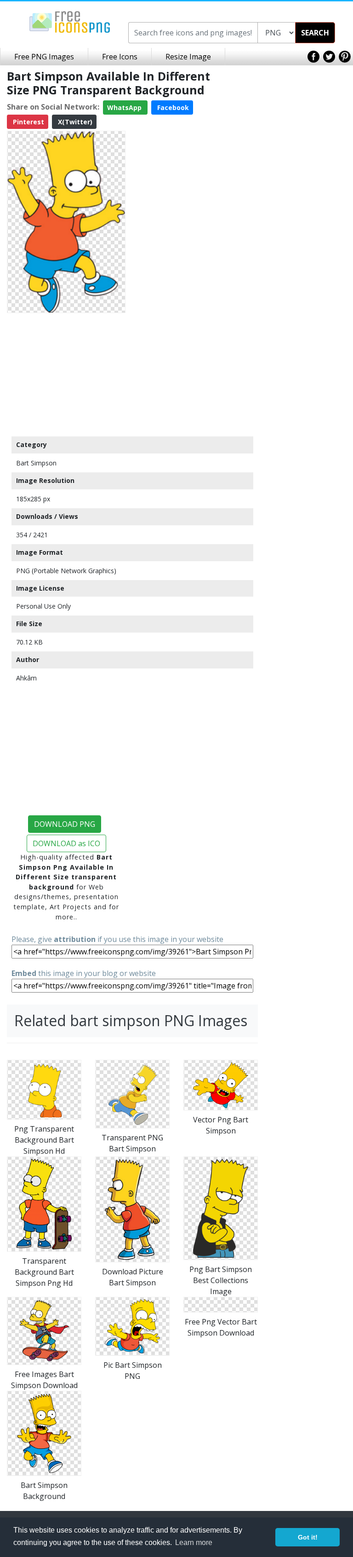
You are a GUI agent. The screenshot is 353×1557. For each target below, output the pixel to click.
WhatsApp (125, 107)
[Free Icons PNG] (69, 21)
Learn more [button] (193, 1542)
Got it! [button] (308, 1537)
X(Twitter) (74, 121)
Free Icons (119, 57)
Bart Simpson (36, 463)
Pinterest (27, 121)
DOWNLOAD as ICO (66, 843)
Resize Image (188, 57)
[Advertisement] (66, 374)
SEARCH (315, 33)
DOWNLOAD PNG (64, 824)
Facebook (172, 107)
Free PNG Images (44, 57)
